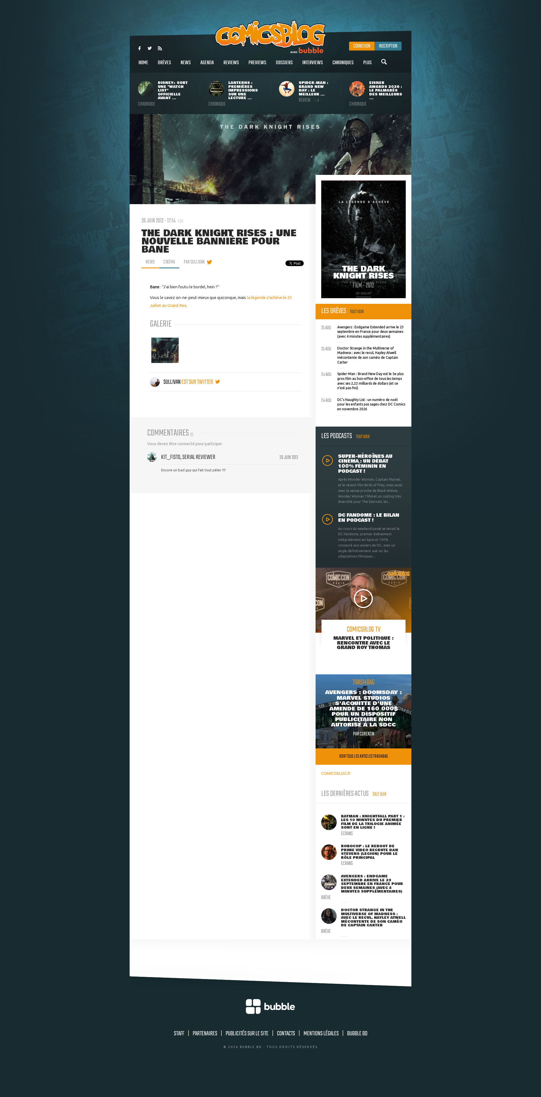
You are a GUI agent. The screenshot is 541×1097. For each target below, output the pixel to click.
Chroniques (343, 63)
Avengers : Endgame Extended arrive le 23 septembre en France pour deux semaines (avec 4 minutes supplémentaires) (362, 331)
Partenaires (205, 1034)
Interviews (312, 63)
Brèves (164, 63)
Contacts (286, 1034)
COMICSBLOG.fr (336, 773)
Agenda (207, 63)
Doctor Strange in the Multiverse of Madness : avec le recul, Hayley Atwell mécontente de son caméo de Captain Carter (359, 354)
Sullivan (172, 382)
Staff (179, 1034)
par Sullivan (194, 262)
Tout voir (357, 312)
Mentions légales (321, 1034)
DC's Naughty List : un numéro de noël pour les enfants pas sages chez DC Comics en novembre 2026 (363, 404)
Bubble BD (357, 1034)
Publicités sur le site (247, 1034)
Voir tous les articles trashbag (363, 756)
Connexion (361, 46)
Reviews (231, 63)
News (186, 63)
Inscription (388, 46)
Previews (257, 63)
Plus (367, 63)
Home (143, 63)
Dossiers (284, 63)
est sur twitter (197, 382)
